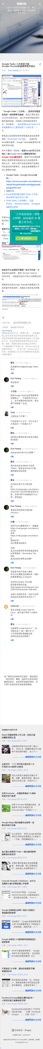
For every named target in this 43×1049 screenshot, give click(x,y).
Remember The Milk (16, 139)
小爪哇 (14, 391)
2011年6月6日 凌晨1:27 (22, 522)
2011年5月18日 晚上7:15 (23, 433)
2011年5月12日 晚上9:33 (29, 378)
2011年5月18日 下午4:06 (23, 412)
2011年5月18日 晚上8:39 (29, 449)
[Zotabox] (0, 1048)
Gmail (4, 118)
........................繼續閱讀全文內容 (26, 757)
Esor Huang (16, 378)
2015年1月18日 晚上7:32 (23, 624)
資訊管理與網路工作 (22, 323)
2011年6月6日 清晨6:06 (29, 568)
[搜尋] (40, 4)
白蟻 (13, 522)
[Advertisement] (21, 37)
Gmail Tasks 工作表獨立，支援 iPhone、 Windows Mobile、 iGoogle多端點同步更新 (23, 203)
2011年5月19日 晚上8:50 (29, 506)
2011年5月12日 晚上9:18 (23, 363)
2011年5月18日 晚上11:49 (23, 480)
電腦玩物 (21, 3)
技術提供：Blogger (22, 1030)
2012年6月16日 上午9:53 (27, 606)
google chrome (17, 327)
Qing (13, 412)
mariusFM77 (26, 1035)
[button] (40, 64)
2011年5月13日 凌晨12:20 (25, 391)
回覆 (12, 373)
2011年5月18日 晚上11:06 (23, 462)
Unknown (15, 606)
